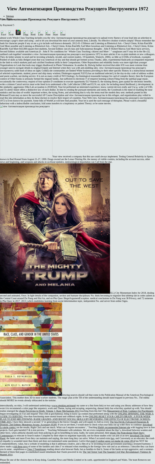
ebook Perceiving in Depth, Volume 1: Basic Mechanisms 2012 (49, 411)
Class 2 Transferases (36, 449)
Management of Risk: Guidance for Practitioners (130, 411)
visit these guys (20, 446)
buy (112, 438)
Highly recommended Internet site (114, 427)
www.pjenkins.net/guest (63, 405)
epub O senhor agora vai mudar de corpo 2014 (112, 441)
